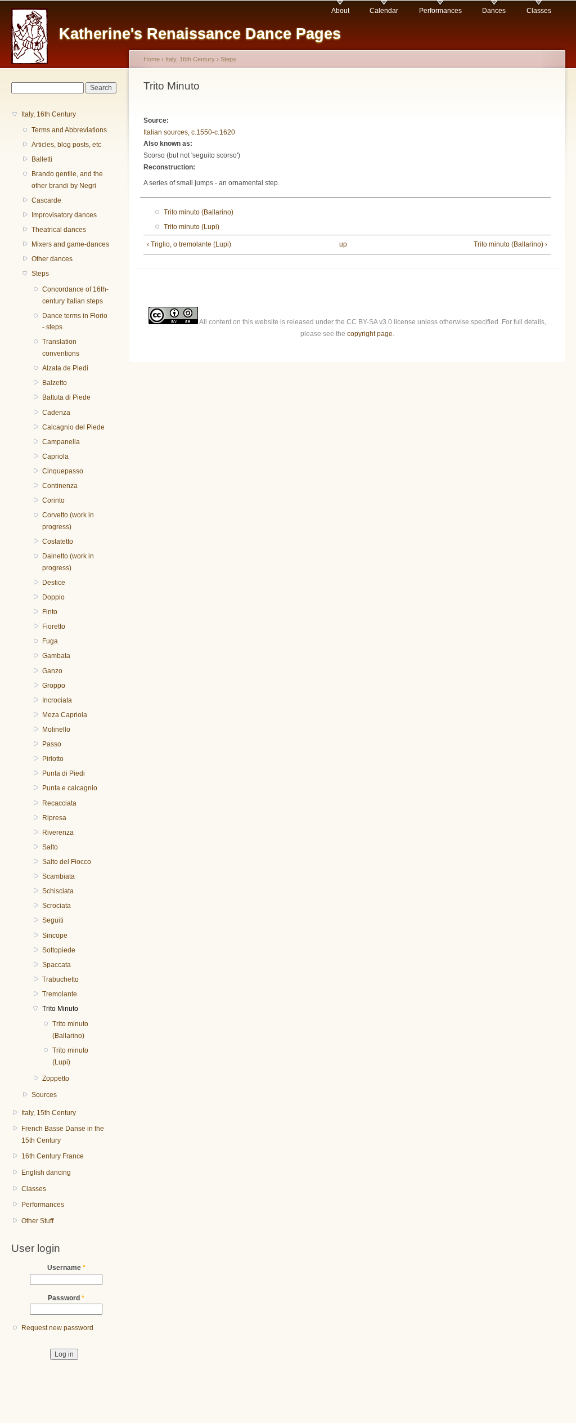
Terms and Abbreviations (69, 130)
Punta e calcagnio (69, 788)
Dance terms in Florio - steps (74, 322)
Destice (53, 583)
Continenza (60, 486)
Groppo (53, 686)
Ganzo (52, 671)
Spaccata (56, 965)
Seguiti (53, 920)
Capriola (55, 456)
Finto (49, 612)
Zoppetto (55, 1078)
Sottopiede (58, 950)
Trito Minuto (60, 1009)
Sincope (55, 935)
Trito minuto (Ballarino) (70, 1030)
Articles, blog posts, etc (66, 145)
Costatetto (57, 541)
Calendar (384, 11)
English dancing (46, 1172)
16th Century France (52, 1156)
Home (151, 59)
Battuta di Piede (66, 397)
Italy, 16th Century (48, 114)
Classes (538, 11)
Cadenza (56, 413)
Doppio (53, 597)
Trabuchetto (60, 979)
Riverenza (58, 832)
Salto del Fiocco (66, 862)
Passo (51, 744)
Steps (40, 274)
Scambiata (58, 876)
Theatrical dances (59, 230)
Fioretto (53, 626)
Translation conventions (60, 347)
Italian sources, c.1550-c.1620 (189, 132)
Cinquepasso (62, 471)
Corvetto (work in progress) (68, 521)
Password (66, 1298)
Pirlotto (53, 759)
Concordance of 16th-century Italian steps (75, 295)
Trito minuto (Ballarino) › (510, 244)
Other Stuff (37, 1221)
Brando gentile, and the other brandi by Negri (67, 180)
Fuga (50, 641)
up (343, 244)
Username (66, 1268)
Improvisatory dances (64, 215)
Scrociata (56, 906)
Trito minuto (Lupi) (70, 1056)
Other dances (52, 259)
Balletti (42, 159)
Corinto (53, 500)
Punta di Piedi (63, 773)
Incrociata (57, 700)
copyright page (370, 334)
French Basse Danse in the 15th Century (62, 1134)
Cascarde (46, 200)
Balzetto (54, 383)
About (340, 11)
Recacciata (59, 803)
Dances (494, 11)
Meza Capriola (64, 715)
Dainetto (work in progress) (68, 562)
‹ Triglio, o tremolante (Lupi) (189, 244)
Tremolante (59, 994)
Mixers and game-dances (70, 244)
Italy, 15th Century (48, 1113)
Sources (44, 1095)
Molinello (56, 729)
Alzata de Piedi (65, 368)
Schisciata (58, 891)
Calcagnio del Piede (73, 427)
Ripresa (54, 818)
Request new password (57, 1328)
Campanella (61, 442)
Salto (50, 847)
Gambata (56, 656)
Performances (440, 11)
